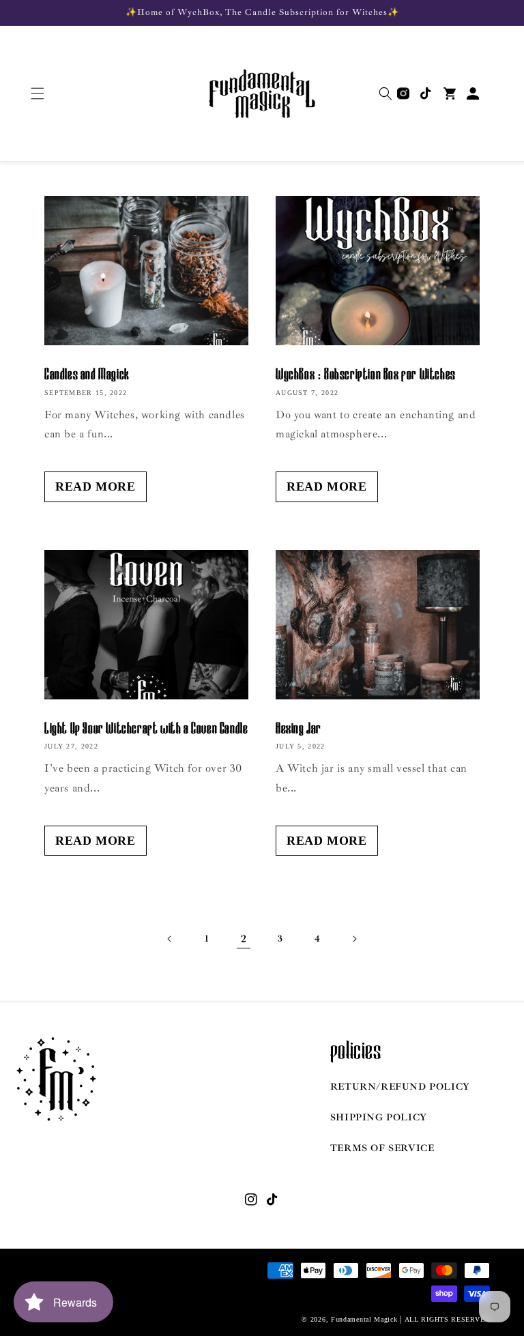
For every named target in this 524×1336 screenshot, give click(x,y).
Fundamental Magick (364, 1319)
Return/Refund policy (400, 1086)
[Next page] (354, 939)
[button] (37, 93)
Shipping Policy (378, 1117)
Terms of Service (382, 1148)
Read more (95, 486)
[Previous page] (170, 939)
